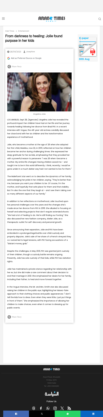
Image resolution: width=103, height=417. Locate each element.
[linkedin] (93, 414)
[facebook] (16, 414)
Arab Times (9, 31)
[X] (42, 414)
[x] (62, 408)
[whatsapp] (68, 414)
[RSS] (69, 408)
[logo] (51, 19)
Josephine (30, 52)
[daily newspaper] (87, 50)
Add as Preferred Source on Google (26, 58)
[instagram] (55, 408)
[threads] (33, 408)
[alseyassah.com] (51, 394)
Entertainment (23, 31)
